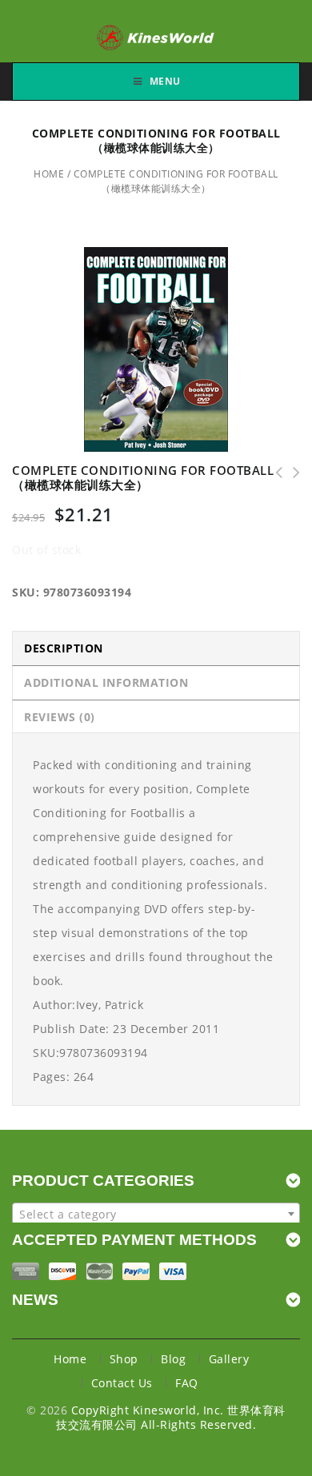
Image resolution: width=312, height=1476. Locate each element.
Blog (173, 1358)
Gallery (229, 1358)
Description (63, 648)
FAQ (186, 1382)
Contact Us (122, 1382)
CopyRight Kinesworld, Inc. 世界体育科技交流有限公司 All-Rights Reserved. (171, 1417)
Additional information (106, 682)
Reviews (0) (59, 716)
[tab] (156, 648)
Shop (124, 1358)
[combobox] (156, 1214)
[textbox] (156, 1214)
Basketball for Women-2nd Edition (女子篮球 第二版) (291, 472)
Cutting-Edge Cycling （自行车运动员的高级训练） (273, 472)
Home (49, 174)
